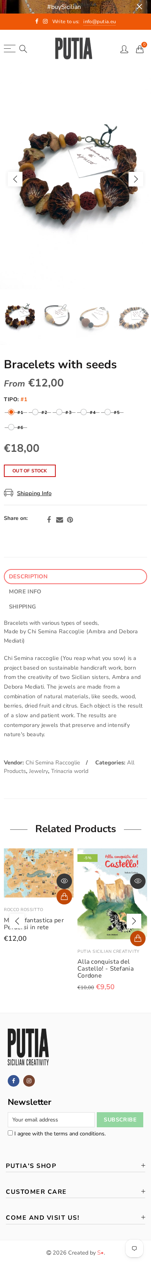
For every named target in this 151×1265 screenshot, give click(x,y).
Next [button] (136, 179)
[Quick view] (64, 881)
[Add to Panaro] (64, 896)
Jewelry (38, 771)
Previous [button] (15, 179)
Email (59, 519)
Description (28, 576)
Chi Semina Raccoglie (53, 762)
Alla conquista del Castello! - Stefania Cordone (105, 968)
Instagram (29, 1081)
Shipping (22, 606)
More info (25, 591)
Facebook (49, 519)
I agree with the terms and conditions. (59, 1133)
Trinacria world (69, 771)
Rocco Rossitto (23, 910)
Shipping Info (34, 493)
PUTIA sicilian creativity (108, 951)
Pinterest (70, 519)
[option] (75, 178)
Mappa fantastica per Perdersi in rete (34, 924)
